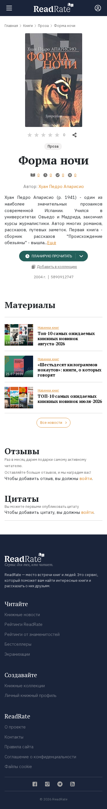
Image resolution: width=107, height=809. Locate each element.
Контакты (14, 737)
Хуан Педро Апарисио (61, 186)
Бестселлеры (18, 644)
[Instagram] (47, 784)
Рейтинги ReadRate (24, 624)
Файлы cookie (18, 766)
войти (85, 478)
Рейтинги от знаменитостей (32, 634)
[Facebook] (34, 784)
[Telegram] (59, 784)
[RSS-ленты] (72, 784)
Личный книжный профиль (30, 695)
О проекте (15, 727)
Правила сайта (19, 746)
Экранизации (17, 654)
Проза (53, 146)
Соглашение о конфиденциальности (40, 756)
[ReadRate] (53, 7)
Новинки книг (48, 328)
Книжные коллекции (25, 685)
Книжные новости (22, 614)
